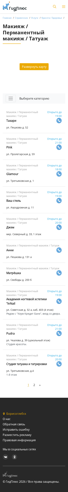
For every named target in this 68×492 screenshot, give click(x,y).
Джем (10, 227)
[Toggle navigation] (11, 98)
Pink (9, 147)
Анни (10, 250)
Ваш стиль (13, 201)
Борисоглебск (16, 414)
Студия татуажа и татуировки (26, 364)
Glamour (12, 174)
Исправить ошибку (16, 430)
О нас (7, 419)
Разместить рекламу (17, 435)
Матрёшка (13, 273)
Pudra (10, 333)
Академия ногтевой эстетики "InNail (26, 301)
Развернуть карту (34, 67)
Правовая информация (19, 440)
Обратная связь (14, 424)
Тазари (11, 121)
